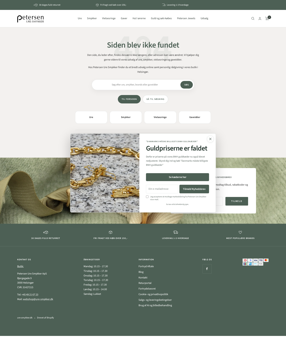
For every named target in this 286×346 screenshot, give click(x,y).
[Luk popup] (210, 139)
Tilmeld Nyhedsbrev (194, 189)
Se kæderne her (177, 177)
